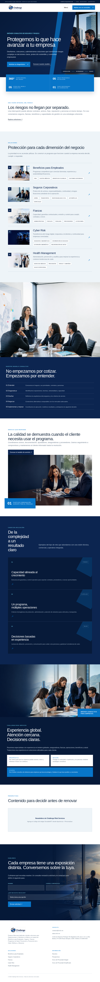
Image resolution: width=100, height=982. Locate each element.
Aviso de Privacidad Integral (60, 960)
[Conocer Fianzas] (50, 216)
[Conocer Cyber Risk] (50, 237)
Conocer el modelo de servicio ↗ (21, 452)
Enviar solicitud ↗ (16, 904)
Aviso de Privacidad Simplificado (61, 963)
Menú (66, 7)
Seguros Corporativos (14, 957)
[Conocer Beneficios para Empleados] (50, 173)
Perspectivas (56, 957)
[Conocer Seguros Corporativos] (50, 194)
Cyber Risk (11, 963)
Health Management (13, 966)
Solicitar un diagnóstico (18, 64)
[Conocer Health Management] (50, 260)
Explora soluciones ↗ (15, 119)
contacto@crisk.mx (67, 1)
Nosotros (54, 954)
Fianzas (10, 960)
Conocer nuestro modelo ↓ (42, 64)
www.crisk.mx (56, 933)
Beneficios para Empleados (16, 954)
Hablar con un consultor (83, 7)
